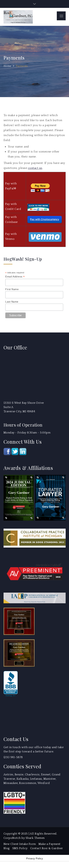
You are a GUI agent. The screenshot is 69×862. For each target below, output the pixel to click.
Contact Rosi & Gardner (46, 848)
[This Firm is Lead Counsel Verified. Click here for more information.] (17, 714)
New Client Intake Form (20, 844)
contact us (35, 168)
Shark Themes (35, 838)
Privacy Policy (34, 858)
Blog (7, 848)
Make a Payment (50, 844)
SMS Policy (20, 848)
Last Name (11, 301)
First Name (12, 289)
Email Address (15, 276)
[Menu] (61, 15)
